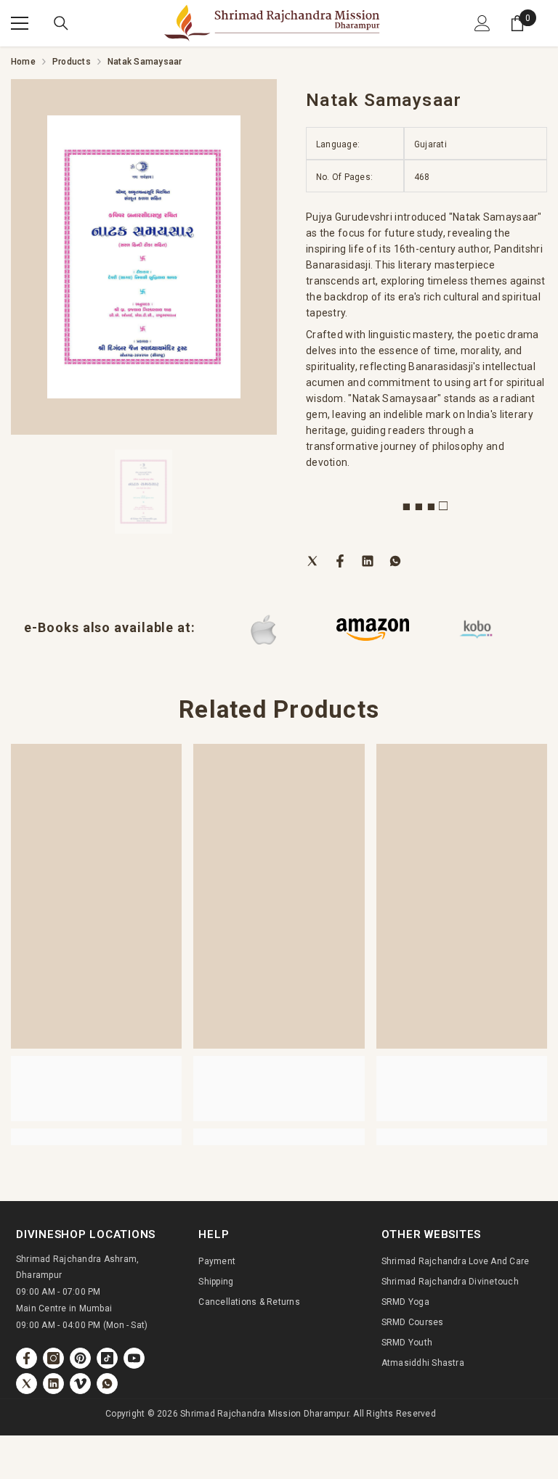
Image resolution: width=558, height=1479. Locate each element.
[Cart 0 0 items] (517, 23)
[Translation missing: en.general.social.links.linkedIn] (53, 1383)
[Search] (61, 23)
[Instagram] (53, 1358)
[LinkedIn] (367, 560)
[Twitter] (312, 560)
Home (23, 62)
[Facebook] (340, 560)
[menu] (19, 23)
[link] (96, 1088)
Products (71, 62)
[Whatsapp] (395, 560)
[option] (144, 257)
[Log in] (482, 23)
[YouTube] (134, 1358)
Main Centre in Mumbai (64, 1308)
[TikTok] (107, 1358)
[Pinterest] (80, 1358)
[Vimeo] (80, 1383)
